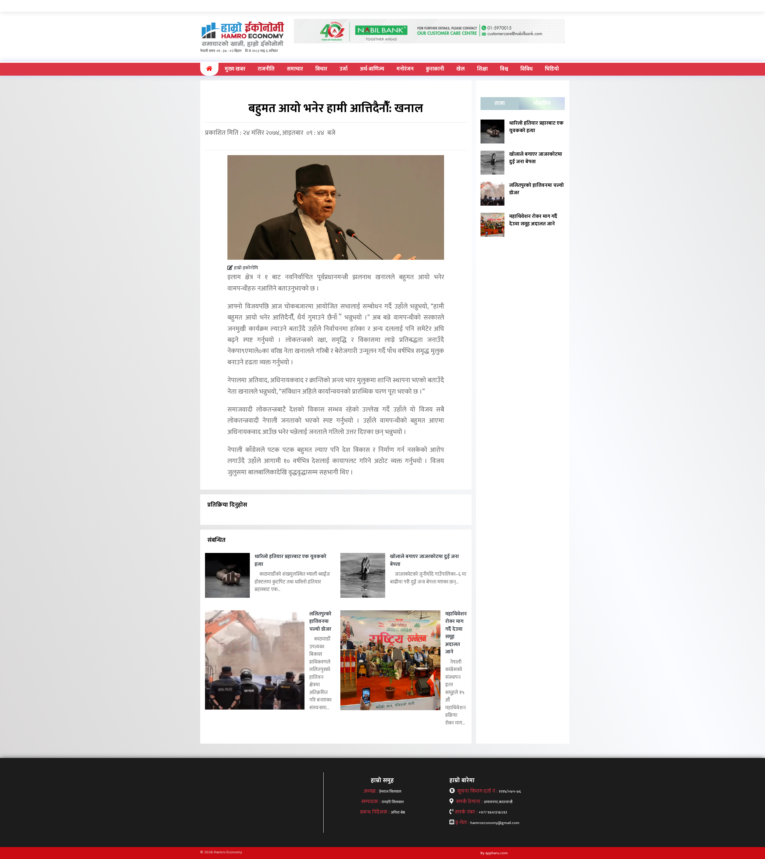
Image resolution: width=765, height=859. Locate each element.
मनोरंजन (405, 69)
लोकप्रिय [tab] (541, 103)
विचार (321, 69)
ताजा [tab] (500, 103)
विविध (526, 69)
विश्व (504, 69)
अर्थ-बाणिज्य (372, 69)
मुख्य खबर (235, 69)
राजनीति (266, 69)
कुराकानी (435, 69)
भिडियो (552, 69)
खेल (460, 69)
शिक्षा (482, 69)
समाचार (295, 69)
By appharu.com (494, 853)
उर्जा (343, 69)
